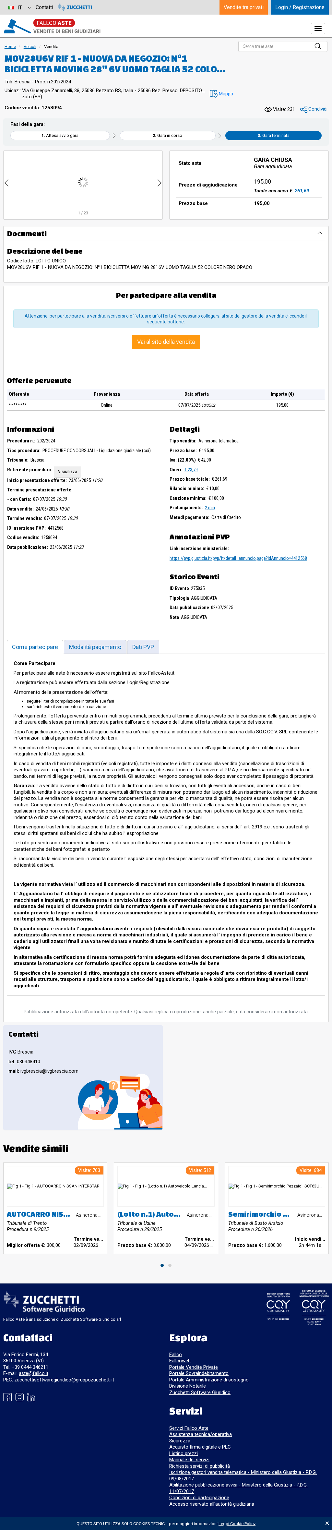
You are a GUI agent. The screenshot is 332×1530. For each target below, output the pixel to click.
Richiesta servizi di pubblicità (199, 1466)
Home (10, 46)
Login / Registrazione (300, 7)
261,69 (302, 191)
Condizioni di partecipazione (199, 1497)
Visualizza (67, 471)
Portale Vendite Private (193, 1367)
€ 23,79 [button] (191, 470)
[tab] (35, 647)
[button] (220, 94)
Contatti (44, 7)
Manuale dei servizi (189, 1460)
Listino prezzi (183, 1453)
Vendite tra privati (244, 7)
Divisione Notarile (187, 1386)
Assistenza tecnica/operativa (200, 1434)
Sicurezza (179, 1441)
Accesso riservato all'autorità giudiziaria (211, 1504)
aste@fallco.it (33, 1373)
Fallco (175, 1354)
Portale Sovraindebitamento (199, 1373)
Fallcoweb (180, 1361)
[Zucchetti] (75, 7)
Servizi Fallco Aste (188, 1428)
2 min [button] (210, 508)
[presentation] (6, 182)
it (20, 8)
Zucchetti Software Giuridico (200, 1392)
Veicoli (30, 46)
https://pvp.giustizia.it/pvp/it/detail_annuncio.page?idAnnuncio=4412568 (238, 558)
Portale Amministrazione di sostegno (209, 1380)
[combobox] (19, 7)
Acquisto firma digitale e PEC (200, 1447)
